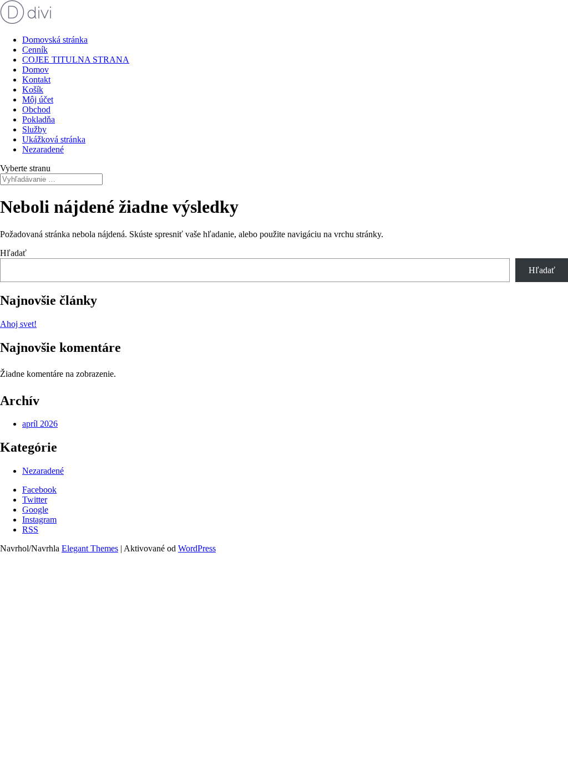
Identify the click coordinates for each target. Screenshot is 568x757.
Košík (32, 89)
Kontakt (36, 79)
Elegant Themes (90, 548)
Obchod (36, 109)
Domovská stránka (55, 39)
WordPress (197, 548)
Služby (34, 129)
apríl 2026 (40, 423)
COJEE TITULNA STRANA (75, 59)
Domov (35, 69)
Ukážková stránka (53, 139)
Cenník (35, 49)
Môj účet (37, 99)
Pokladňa (38, 119)
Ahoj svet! (18, 324)
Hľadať (13, 253)
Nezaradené (43, 149)
